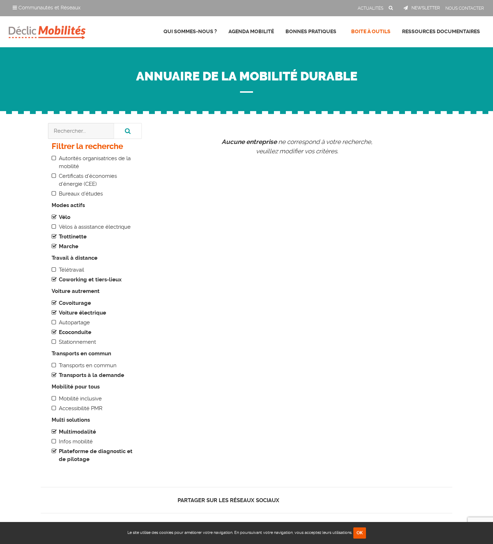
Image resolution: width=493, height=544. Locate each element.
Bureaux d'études (81, 193)
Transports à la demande (91, 375)
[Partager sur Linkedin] (301, 500)
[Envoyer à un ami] (314, 500)
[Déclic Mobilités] (47, 30)
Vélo (64, 217)
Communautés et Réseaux (48, 7)
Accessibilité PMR (80, 408)
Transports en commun (88, 365)
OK (360, 532)
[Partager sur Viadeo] (307, 500)
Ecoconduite (75, 332)
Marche (68, 246)
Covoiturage (75, 303)
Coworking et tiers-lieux (90, 279)
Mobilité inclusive (80, 398)
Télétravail (71, 270)
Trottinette (73, 236)
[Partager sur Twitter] (295, 500)
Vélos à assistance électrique (95, 227)
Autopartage (74, 322)
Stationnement (77, 342)
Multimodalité (77, 432)
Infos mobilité (76, 441)
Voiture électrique (82, 313)
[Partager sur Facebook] (289, 500)
